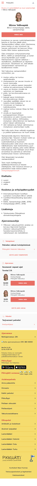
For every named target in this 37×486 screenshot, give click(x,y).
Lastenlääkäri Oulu (9, 444)
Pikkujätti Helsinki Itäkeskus (13, 249)
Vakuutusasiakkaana (10, 414)
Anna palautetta (8, 383)
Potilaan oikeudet (9, 403)
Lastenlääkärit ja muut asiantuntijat (22, 8)
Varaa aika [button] (18, 35)
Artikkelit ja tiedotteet (11, 424)
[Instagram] (26, 373)
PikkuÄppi (6, 398)
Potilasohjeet (7, 409)
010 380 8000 (27, 342)
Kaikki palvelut (8, 393)
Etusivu (4, 8)
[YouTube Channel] (30, 373)
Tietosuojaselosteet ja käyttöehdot (18, 472)
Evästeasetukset (18, 475)
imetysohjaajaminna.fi (10, 170)
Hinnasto (5, 388)
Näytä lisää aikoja (19, 308)
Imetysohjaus (7, 324)
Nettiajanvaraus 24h (10, 337)
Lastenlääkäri (7, 434)
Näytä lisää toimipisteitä (18, 255)
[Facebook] (21, 373)
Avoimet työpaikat (9, 429)
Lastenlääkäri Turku (9, 449)
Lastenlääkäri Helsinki (10, 439)
